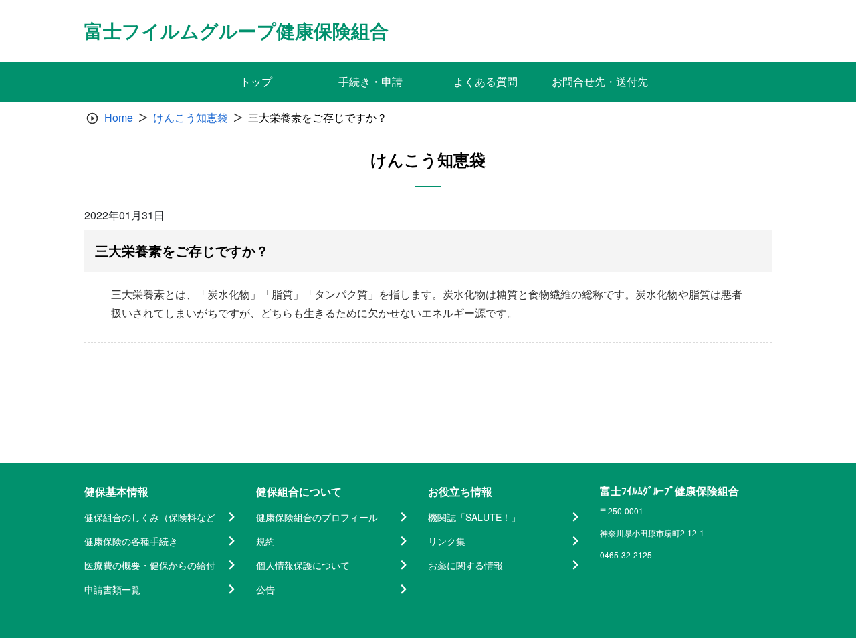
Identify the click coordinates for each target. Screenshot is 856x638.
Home (118, 117)
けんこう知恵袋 (190, 117)
